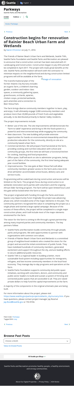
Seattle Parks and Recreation (15, 12)
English (26, 3)
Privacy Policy (44, 382)
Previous (9, 32)
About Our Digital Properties (26, 382)
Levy (15, 319)
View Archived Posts (13, 346)
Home (6, 17)
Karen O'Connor (13, 50)
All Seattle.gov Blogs (36, 356)
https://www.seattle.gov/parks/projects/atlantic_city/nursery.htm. (34, 296)
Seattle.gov (5, 1)
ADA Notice (55, 382)
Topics (16, 17)
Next (66, 32)
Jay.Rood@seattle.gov (13, 302)
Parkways (12, 9)
